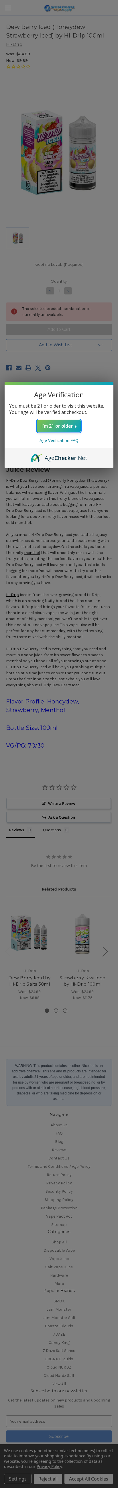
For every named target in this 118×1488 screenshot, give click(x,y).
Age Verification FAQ (59, 440)
